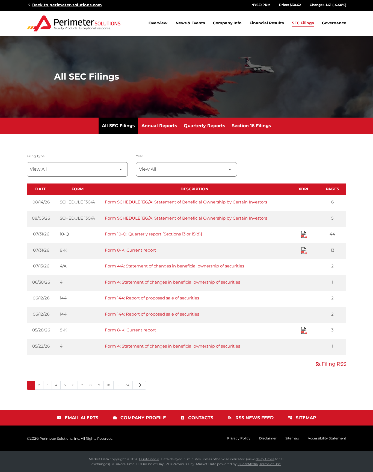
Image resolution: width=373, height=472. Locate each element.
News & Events (190, 23)
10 (110, 385)
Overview (158, 23)
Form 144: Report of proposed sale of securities (152, 298)
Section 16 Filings (251, 125)
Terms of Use (270, 464)
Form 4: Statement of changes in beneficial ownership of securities (172, 282)
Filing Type (36, 156)
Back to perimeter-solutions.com (67, 4)
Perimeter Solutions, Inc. (60, 438)
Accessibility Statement (327, 438)
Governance (334, 23)
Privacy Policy (238, 438)
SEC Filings (303, 23)
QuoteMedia (149, 459)
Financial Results (267, 23)
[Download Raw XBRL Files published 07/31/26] (304, 234)
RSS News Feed (251, 417)
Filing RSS (330, 364)
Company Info (227, 23)
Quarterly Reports (204, 125)
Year (139, 156)
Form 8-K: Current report (130, 250)
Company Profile (139, 417)
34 (129, 385)
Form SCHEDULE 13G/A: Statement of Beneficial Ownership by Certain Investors (186, 202)
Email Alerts (77, 417)
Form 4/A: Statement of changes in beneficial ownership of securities (174, 266)
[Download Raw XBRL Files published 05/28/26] (304, 330)
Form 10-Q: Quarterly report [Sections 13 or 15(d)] (153, 234)
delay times (265, 459)
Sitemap (302, 417)
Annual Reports (159, 125)
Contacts (196, 417)
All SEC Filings (118, 125)
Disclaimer (268, 438)
